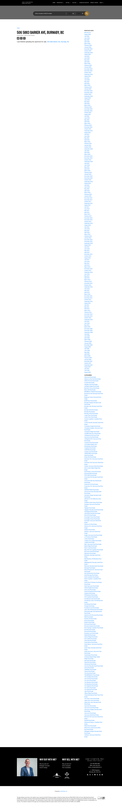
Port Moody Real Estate (90, 604)
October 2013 (87, 270)
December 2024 (88, 69)
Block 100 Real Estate (90, 389)
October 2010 (87, 317)
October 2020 (87, 147)
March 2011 (87, 310)
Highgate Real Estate (89, 508)
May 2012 (86, 290)
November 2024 (88, 70)
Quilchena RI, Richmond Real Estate (93, 615)
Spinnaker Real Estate (90, 660)
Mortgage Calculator (45, 765)
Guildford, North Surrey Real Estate (93, 502)
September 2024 (88, 74)
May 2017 (86, 210)
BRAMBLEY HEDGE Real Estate (92, 391)
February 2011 (88, 312)
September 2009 (88, 332)
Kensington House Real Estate (92, 517)
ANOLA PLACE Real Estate (91, 380)
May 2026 (86, 40)
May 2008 (86, 352)
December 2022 (88, 109)
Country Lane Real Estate (90, 451)
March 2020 (87, 154)
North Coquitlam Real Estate (91, 577)
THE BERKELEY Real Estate (91, 675)
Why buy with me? (44, 763)
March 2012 (87, 294)
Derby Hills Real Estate (90, 457)
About (101, 2)
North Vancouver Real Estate (91, 586)
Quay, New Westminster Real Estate (93, 609)
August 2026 (87, 34)
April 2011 (86, 308)
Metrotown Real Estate (90, 553)
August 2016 (87, 225)
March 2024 (87, 85)
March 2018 (87, 192)
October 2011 (87, 299)
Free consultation (66, 767)
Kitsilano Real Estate (89, 529)
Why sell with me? (66, 763)
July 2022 (86, 116)
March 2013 (87, 279)
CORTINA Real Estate (90, 449)
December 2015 (88, 239)
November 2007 (88, 361)
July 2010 (86, 321)
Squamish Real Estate (90, 662)
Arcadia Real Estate (89, 382)
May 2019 (86, 167)
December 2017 (88, 198)
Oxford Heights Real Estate (91, 587)
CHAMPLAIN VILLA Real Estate (92, 433)
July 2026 (86, 36)
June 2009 (87, 336)
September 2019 (88, 161)
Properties (60, 2)
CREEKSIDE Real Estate (90, 453)
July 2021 (86, 134)
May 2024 (86, 81)
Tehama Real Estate (89, 671)
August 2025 (87, 54)
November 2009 (88, 330)
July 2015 (86, 247)
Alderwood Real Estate (90, 377)
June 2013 (87, 274)
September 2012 (88, 287)
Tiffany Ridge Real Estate (90, 693)
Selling (74, 2)
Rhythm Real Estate (89, 622)
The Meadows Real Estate (91, 682)
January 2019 (87, 174)
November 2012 (88, 283)
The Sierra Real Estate (90, 687)
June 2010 (87, 323)
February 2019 (88, 172)
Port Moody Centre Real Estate (92, 598)
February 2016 (88, 236)
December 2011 (88, 296)
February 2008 (88, 357)
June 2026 (87, 38)
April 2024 (87, 83)
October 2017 (87, 201)
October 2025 (87, 50)
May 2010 (86, 325)
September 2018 (88, 181)
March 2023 (87, 105)
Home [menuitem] (54, 2)
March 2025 (87, 63)
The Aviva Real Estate (90, 673)
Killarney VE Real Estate (90, 524)
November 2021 (88, 127)
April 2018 (87, 190)
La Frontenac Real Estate (90, 537)
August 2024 (87, 76)
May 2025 (86, 60)
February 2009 (88, 341)
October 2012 (87, 285)
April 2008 (87, 354)
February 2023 (88, 107)
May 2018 (86, 188)
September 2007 (88, 365)
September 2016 (88, 223)
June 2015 (87, 248)
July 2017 (86, 207)
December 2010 (88, 314)
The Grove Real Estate (90, 680)
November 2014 (88, 254)
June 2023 (87, 99)
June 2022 (87, 118)
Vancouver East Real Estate (91, 707)
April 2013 (87, 277)
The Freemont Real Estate (91, 678)
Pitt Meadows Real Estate (90, 595)
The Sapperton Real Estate (91, 686)
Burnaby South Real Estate (91, 413)
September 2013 (88, 272)
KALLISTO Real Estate (90, 515)
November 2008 (88, 345)
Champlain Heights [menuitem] (84, 2)
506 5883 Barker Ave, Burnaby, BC (58, 42)
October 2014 (87, 256)
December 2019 (88, 156)
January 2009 (87, 343)
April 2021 (87, 139)
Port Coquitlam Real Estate (91, 597)
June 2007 (87, 370)
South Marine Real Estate (90, 642)
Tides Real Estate (88, 691)
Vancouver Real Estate (90, 706)
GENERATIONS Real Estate (91, 489)
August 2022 (87, 114)
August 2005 (87, 372)
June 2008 (87, 350)
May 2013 (86, 276)
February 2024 (88, 87)
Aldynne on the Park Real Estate (92, 379)
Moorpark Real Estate (89, 568)
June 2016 (87, 228)
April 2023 (87, 103)
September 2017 (88, 203)
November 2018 (88, 178)
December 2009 (88, 328)
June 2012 (87, 288)
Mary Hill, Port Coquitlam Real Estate (93, 549)
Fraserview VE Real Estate (91, 484)
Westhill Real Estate (89, 720)
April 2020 (87, 152)
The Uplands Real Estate (90, 689)
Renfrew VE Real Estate (90, 618)
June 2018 (87, 187)
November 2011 (88, 297)
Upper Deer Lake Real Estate (91, 700)
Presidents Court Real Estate (91, 607)
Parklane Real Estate (89, 593)
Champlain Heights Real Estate (92, 426)
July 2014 (86, 259)
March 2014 (87, 267)
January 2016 (87, 237)
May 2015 (86, 250)
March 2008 (87, 356)
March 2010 (87, 326)
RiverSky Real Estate (89, 629)
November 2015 (88, 241)
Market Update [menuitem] (94, 2)
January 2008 (87, 359)
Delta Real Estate (88, 455)
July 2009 (86, 334)
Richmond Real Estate (90, 624)
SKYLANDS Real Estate (90, 638)
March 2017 (87, 214)
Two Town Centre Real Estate (91, 698)
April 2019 (87, 169)
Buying (67, 2)
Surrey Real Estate (89, 667)
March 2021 (87, 141)
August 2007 (87, 366)
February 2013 (88, 281)
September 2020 (88, 149)
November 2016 (88, 219)
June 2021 (87, 136)
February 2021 (88, 143)
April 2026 (87, 41)
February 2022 (88, 125)
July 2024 (86, 78)
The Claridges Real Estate (91, 676)
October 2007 (87, 363)
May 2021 (86, 138)
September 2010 (88, 319)
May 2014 (86, 263)
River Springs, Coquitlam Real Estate (93, 627)
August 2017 (87, 205)
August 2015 (87, 245)
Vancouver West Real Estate (91, 715)
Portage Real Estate (89, 606)
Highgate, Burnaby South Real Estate (93, 509)
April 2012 (87, 292)
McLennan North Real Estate (91, 551)
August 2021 (87, 132)
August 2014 (87, 257)
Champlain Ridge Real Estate (91, 431)
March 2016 (87, 234)
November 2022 (88, 110)
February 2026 (88, 45)
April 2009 (87, 337)
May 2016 (86, 230)
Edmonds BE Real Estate (90, 473)
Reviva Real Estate (89, 620)
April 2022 (87, 121)
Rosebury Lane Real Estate (91, 633)
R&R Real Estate (88, 617)
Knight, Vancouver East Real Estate (93, 535)
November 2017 (88, 199)
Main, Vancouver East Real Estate (92, 544)
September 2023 (88, 96)
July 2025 (86, 56)
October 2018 (87, 179)
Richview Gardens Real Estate (92, 626)
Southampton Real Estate (90, 655)
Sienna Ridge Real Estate (90, 636)
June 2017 (87, 208)
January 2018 (87, 196)
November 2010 (88, 316)
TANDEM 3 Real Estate (90, 669)
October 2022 (87, 112)
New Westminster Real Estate (91, 573)
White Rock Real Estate (90, 725)
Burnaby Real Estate (89, 411)
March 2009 (87, 339)
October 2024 (87, 72)
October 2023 (87, 94)
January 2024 (87, 89)
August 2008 (87, 346)
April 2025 (87, 61)
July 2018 (86, 185)
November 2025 (88, 49)
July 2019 (86, 163)
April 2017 (87, 212)
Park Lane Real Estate (90, 589)
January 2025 (87, 67)
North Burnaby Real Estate (91, 575)
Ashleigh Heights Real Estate (91, 386)
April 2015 (87, 252)
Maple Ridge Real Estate (90, 546)
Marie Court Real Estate (90, 548)
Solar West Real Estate (90, 640)
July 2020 (86, 150)
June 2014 (87, 261)
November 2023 (88, 92)
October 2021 (87, 128)
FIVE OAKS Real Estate (90, 475)
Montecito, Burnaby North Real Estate (93, 566)
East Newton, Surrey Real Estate (92, 471)
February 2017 (88, 216)
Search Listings (43, 767)
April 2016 (87, 232)
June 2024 (87, 79)
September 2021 (88, 130)
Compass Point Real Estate (91, 442)
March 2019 (87, 170)
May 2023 (86, 101)
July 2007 (86, 368)
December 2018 (88, 176)
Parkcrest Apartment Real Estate (92, 591)
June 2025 (87, 58)
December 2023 (88, 90)
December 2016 (88, 218)
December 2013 (88, 268)
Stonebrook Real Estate (90, 664)
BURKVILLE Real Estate (90, 400)
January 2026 (87, 47)
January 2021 (87, 145)
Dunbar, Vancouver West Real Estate (93, 466)
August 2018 (87, 183)
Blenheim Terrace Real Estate (91, 388)
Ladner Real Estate (89, 538)
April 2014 (87, 265)
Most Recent (87, 32)
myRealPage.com (63, 791)
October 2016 (87, 221)
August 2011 (87, 303)
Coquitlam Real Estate (90, 448)
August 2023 (87, 98)
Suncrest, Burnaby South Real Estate (93, 666)
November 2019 (88, 158)
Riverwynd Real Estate (90, 631)
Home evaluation (66, 765)
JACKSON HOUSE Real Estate (92, 513)
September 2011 (88, 301)
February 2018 (88, 194)
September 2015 (88, 243)
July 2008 (86, 348)
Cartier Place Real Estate (90, 415)
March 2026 (87, 43)
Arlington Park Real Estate (91, 384)
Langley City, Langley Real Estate (92, 540)
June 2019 (87, 165)
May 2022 (86, 119)
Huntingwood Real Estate (90, 511)
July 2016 (86, 227)
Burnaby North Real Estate (91, 409)
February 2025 (88, 65)
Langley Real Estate (89, 542)
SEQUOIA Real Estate (90, 635)
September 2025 (88, 52)
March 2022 (87, 123)
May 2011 (86, 307)
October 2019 (87, 159)
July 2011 (86, 305)
